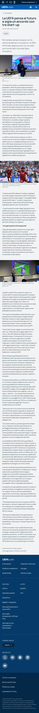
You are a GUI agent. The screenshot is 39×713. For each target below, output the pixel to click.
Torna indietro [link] (8, 13)
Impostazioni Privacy (9, 691)
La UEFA (6, 33)
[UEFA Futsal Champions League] (6, 2)
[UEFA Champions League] (3, 2)
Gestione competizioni (10, 568)
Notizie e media (26, 573)
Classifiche (6, 598)
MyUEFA (23, 588)
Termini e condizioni (9, 678)
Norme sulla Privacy (9, 682)
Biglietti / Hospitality (9, 602)
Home (7, 7)
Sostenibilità (6, 573)
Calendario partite (8, 593)
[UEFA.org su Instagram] (20, 659)
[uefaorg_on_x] (5, 659)
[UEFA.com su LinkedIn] (27, 659)
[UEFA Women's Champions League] (10, 2)
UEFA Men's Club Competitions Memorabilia (8, 625)
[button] (35, 7)
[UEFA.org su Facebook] (12, 659)
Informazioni (6, 564)
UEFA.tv (5, 588)
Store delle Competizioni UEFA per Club (10, 616)
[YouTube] (5, 668)
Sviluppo (24, 568)
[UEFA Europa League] (14, 2)
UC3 (21, 593)
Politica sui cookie (8, 687)
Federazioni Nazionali (28, 564)
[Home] (8, 559)
